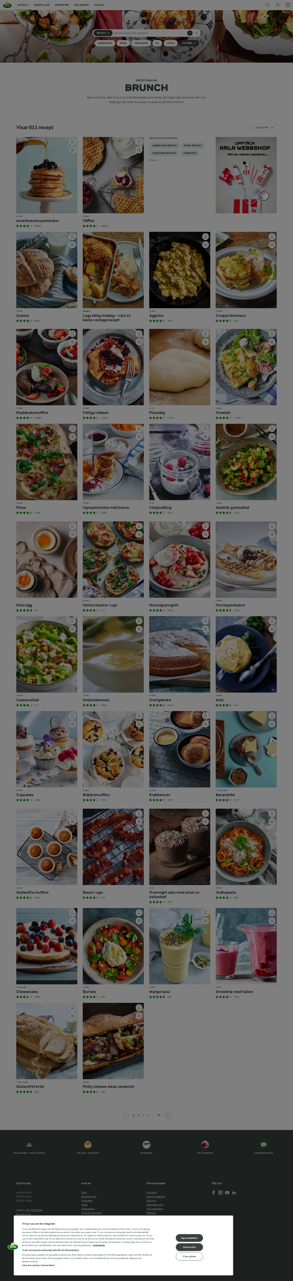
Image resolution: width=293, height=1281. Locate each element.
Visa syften (189, 1256)
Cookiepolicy (99, 1245)
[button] (13, 1247)
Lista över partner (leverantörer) (38, 1265)
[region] (123, 1245)
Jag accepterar (189, 1237)
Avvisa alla (189, 1247)
